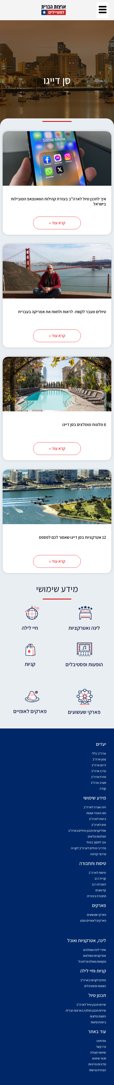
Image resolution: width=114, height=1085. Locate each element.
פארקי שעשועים (84, 712)
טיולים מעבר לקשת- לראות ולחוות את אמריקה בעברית (62, 311)
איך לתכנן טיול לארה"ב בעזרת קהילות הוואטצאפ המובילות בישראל (58, 201)
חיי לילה (30, 627)
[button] (103, 10)
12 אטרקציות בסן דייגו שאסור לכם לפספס (72, 537)
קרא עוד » (57, 223)
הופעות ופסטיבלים (84, 664)
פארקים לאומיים (30, 711)
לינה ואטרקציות (84, 627)
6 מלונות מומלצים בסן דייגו (84, 424)
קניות (30, 664)
